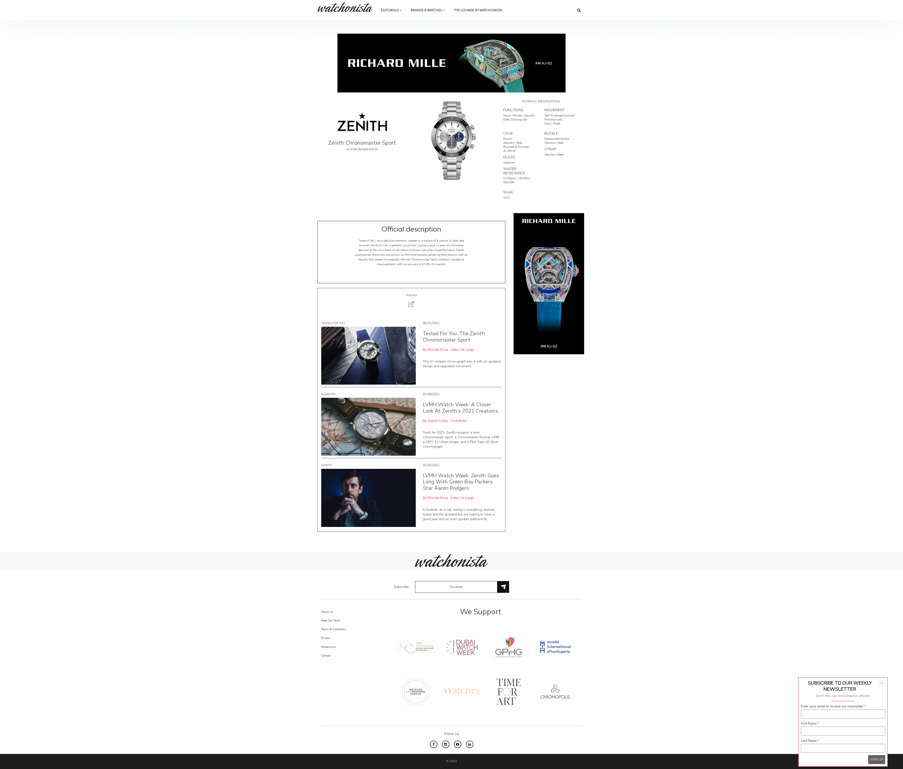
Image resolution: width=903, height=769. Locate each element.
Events (326, 465)
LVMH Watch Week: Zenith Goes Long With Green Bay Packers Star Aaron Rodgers (461, 482)
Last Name (810, 740)
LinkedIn (469, 744)
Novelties (328, 394)
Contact (326, 655)
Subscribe (401, 587)
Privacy (325, 638)
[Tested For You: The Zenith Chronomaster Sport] (368, 355)
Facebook (433, 744)
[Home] (346, 7)
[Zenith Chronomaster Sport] (451, 140)
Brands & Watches (427, 10)
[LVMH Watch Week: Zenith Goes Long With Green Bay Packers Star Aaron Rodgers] (368, 497)
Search (579, 10)
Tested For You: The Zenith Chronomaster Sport (454, 336)
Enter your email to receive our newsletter (833, 706)
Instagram (445, 744)
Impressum (328, 647)
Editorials (390, 10)
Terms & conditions (333, 629)
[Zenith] (362, 121)
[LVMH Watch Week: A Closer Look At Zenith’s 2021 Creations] (368, 426)
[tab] (411, 301)
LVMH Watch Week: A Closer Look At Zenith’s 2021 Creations (460, 407)
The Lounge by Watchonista (478, 10)
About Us (327, 612)
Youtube (457, 744)
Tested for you (333, 323)
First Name (810, 723)
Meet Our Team (331, 620)
